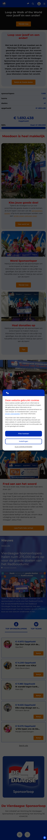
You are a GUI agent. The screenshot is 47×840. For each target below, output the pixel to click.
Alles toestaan (23, 434)
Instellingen (23, 441)
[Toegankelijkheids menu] (44, 837)
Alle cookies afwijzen (23, 446)
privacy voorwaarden (12, 414)
